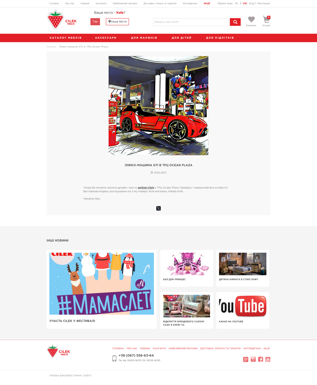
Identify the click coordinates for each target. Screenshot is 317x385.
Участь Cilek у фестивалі (72, 321)
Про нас (69, 4)
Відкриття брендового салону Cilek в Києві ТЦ (183, 323)
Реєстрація (263, 4)
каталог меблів (66, 38)
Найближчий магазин (125, 4)
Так (95, 21)
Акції (207, 4)
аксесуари (106, 38)
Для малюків (145, 38)
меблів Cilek (146, 188)
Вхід (251, 4)
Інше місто (119, 21)
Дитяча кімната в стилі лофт (238, 280)
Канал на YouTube (231, 322)
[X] (158, 208)
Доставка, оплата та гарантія (160, 4)
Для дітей (182, 38)
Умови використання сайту (70, 376)
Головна (54, 4)
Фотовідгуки (190, 4)
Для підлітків (220, 38)
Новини (85, 4)
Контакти (101, 4)
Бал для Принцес (174, 280)
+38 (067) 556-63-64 (136, 355)
